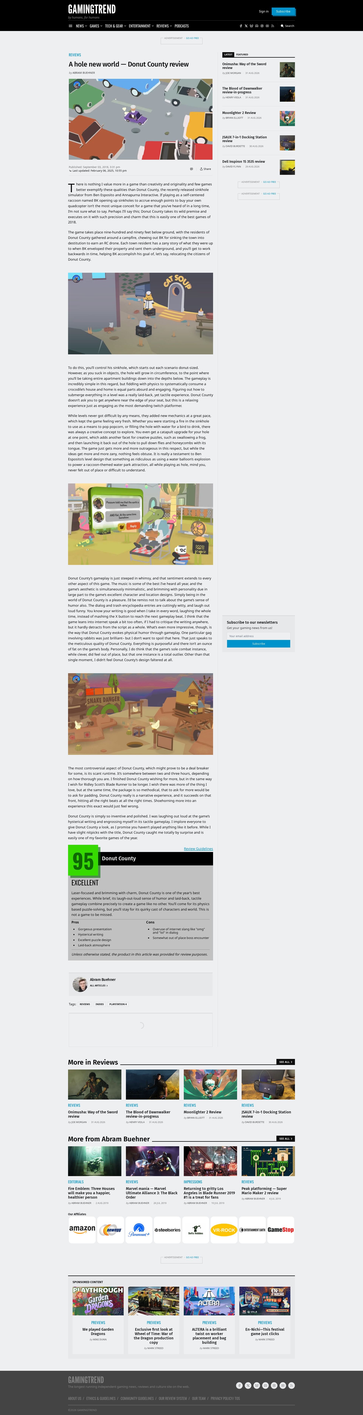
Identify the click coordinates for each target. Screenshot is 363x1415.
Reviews (75, 54)
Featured (242, 54)
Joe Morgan (233, 73)
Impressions (193, 1181)
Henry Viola (233, 97)
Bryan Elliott (234, 117)
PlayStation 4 (118, 1004)
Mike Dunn (100, 1339)
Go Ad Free (192, 38)
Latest (228, 54)
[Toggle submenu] (86, 25)
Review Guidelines (198, 848)
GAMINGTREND (87, 1410)
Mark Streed (155, 1348)
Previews (98, 1322)
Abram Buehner (84, 72)
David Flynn (233, 166)
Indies (100, 1004)
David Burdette (235, 146)
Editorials (76, 1181)
